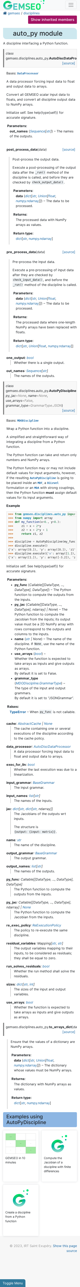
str (25, 239)
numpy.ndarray (40, 239)
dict (19, 239)
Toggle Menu (13, 1283)
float (42, 346)
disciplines (31, 13)
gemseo (14, 13)
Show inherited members (52, 19)
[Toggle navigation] (71, 5)
